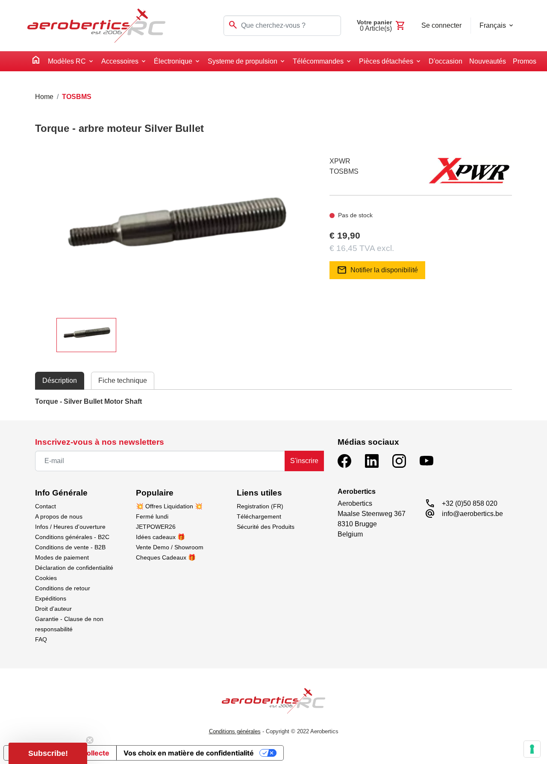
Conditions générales (235, 731)
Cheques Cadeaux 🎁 (166, 557)
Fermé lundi (152, 516)
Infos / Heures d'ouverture (70, 526)
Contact (45, 506)
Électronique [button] (173, 61)
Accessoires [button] (119, 61)
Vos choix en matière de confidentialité (189, 753)
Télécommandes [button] (318, 61)
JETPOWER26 (156, 526)
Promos (524, 61)
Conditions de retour (62, 588)
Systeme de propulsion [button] (242, 61)
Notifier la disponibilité (377, 270)
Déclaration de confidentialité (74, 567)
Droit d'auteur (53, 608)
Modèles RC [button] (67, 61)
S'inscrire (304, 460)
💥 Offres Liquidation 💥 (169, 506)
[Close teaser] (89, 740)
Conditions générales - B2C (72, 537)
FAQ (41, 639)
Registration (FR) (260, 506)
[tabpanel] (273, 402)
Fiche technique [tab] (122, 380)
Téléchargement (259, 516)
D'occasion (445, 61)
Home (44, 96)
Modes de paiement (62, 557)
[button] (48, 753)
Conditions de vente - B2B (70, 547)
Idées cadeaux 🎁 (160, 537)
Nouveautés (487, 61)
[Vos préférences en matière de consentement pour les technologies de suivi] (532, 749)
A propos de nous (58, 516)
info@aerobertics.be (472, 513)
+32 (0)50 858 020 (469, 503)
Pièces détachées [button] (386, 61)
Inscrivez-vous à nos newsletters (99, 441)
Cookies (46, 577)
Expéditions (50, 598)
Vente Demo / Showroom (169, 547)
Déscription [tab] (59, 380)
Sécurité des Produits (265, 526)
